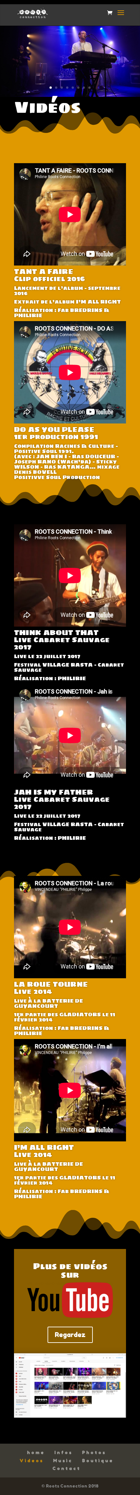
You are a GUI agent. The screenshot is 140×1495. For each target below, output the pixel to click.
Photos (94, 1452)
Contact (66, 1468)
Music (63, 1460)
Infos (63, 1452)
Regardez (70, 1335)
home (36, 1452)
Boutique (98, 1460)
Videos (32, 1460)
